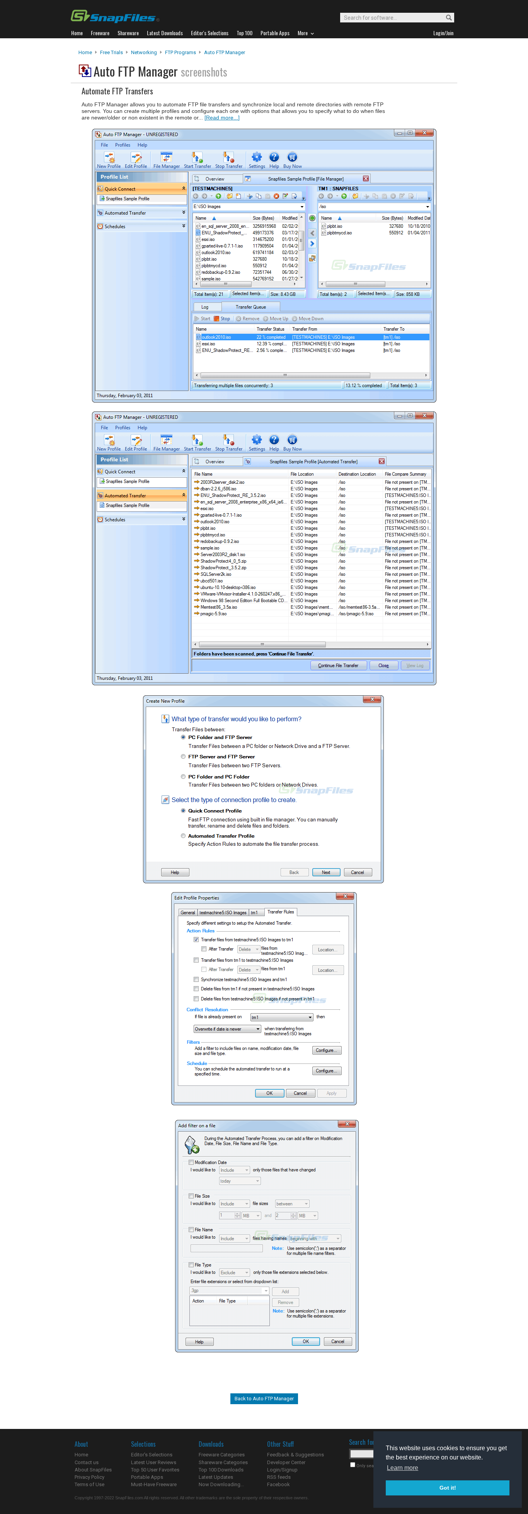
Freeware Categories (222, 1455)
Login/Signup (282, 1470)
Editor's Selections (151, 1455)
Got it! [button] (447, 1488)
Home (85, 52)
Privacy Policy (89, 1477)
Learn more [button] (402, 1468)
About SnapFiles (93, 1470)
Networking (144, 52)
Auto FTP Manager (224, 52)
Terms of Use (89, 1484)
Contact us (87, 1462)
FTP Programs (180, 52)
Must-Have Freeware (154, 1484)
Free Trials (111, 52)
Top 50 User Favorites (155, 1470)
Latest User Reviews (153, 1462)
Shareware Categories (223, 1462)
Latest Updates (216, 1477)
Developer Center (286, 1462)
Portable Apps (147, 1477)
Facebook (278, 1484)
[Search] (445, 18)
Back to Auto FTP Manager (264, 1398)
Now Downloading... (221, 1484)
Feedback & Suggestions (295, 1455)
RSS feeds (279, 1477)
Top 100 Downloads (221, 1470)
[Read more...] (222, 117)
